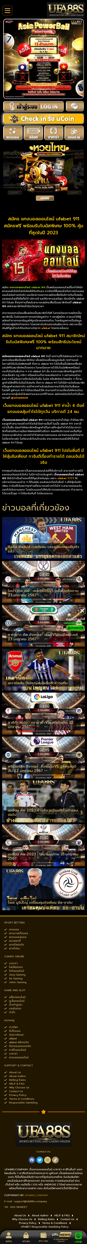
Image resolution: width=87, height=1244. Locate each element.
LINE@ (78, 1242)
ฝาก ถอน (43, 1241)
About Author (40, 1215)
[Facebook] (32, 1160)
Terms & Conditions (54, 1223)
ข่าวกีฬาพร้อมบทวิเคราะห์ (61, 1240)
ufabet (45, 328)
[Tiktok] (55, 1160)
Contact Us (67, 1219)
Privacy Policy (27, 1223)
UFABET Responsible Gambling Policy (44, 1227)
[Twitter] (39, 1160)
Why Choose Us (22, 1219)
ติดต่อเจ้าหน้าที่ (75, 619)
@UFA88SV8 (19, 398)
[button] (82, 610)
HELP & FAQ (62, 1215)
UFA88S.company (36, 1195)
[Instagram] (47, 1160)
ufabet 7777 (65, 478)
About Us (20, 1215)
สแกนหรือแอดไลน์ (75, 623)
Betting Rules (46, 1219)
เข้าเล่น (26, 1241)
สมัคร (8, 1241)
